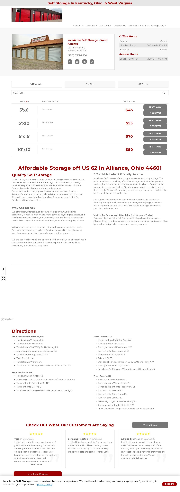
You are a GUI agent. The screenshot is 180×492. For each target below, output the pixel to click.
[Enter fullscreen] (3, 279)
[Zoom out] (3, 273)
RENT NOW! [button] (155, 107)
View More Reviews (38, 474)
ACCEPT (169, 484)
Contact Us (120, 25)
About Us (78, 25)
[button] (16, 52)
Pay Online (105, 25)
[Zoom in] (3, 269)
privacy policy (44, 484)
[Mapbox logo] (7, 319)
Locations (90, 25)
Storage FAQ (157, 25)
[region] (90, 294)
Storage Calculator (139, 25)
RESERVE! (155, 113)
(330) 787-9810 (77, 55)
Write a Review (150, 425)
